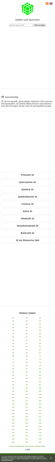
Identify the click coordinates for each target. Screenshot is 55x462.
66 (27, 353)
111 (26, 401)
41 (13, 327)
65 (13, 353)
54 (27, 340)
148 (40, 439)
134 (13, 426)
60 (27, 347)
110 (13, 401)
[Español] (47, 4)
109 (40, 398)
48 (27, 334)
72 (27, 359)
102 (26, 391)
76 (40, 362)
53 (13, 340)
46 (40, 331)
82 (40, 369)
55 (40, 340)
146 (13, 439)
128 (13, 420)
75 (27, 362)
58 (40, 343)
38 (13, 324)
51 (27, 337)
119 (13, 410)
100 (40, 388)
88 (40, 375)
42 (27, 327)
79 (40, 366)
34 (40, 318)
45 (27, 331)
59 (13, 347)
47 (13, 334)
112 (40, 401)
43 (40, 327)
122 (13, 413)
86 (13, 375)
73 (40, 359)
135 (26, 426)
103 (40, 391)
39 (27, 324)
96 (27, 385)
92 (13, 382)
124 (40, 413)
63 (27, 350)
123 (26, 413)
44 (13, 331)
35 (13, 321)
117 (26, 407)
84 (27, 372)
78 (27, 366)
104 (13, 394)
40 (40, 324)
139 (40, 429)
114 (26, 404)
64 (40, 350)
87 (27, 375)
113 (13, 404)
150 (26, 442)
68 (13, 356)
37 (40, 321)
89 (13, 378)
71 (13, 359)
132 (26, 423)
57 (27, 343)
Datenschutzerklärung (7, 460)
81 (27, 369)
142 (40, 433)
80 (13, 369)
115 (40, 404)
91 (40, 378)
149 (13, 442)
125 (13, 417)
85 (40, 372)
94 (40, 382)
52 (40, 337)
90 (27, 378)
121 (40, 410)
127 (40, 417)
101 (13, 391)
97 (40, 385)
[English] (51, 4)
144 (26, 436)
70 (40, 356)
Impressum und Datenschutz (35, 446)
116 (13, 407)
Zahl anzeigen (39, 25)
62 (13, 350)
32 (13, 318)
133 (40, 423)
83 (13, 372)
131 (13, 423)
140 (13, 433)
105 (26, 394)
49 (40, 334)
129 (26, 420)
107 (13, 398)
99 (27, 388)
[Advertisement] (27, 57)
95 (13, 385)
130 (40, 420)
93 (27, 382)
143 (13, 436)
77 (13, 366)
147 (26, 439)
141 (26, 433)
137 (13, 429)
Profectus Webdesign (17, 446)
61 (40, 347)
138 (26, 429)
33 (27, 318)
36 (27, 321)
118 (40, 407)
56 (13, 343)
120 (26, 410)
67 (40, 353)
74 (13, 362)
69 (27, 356)
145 (40, 436)
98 (13, 388)
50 (13, 337)
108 (26, 398)
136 (40, 426)
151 (40, 442)
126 (26, 417)
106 (40, 394)
